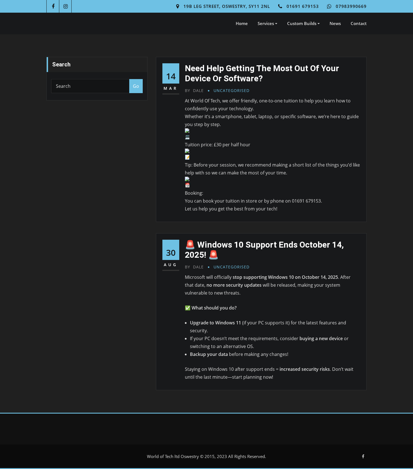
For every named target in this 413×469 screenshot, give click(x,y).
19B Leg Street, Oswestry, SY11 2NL (226, 6)
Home (242, 23)
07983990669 (351, 6)
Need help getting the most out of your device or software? (262, 73)
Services (266, 23)
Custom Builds (302, 23)
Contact (359, 23)
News (335, 23)
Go (136, 86)
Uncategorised (231, 90)
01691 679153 (303, 6)
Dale (194, 90)
